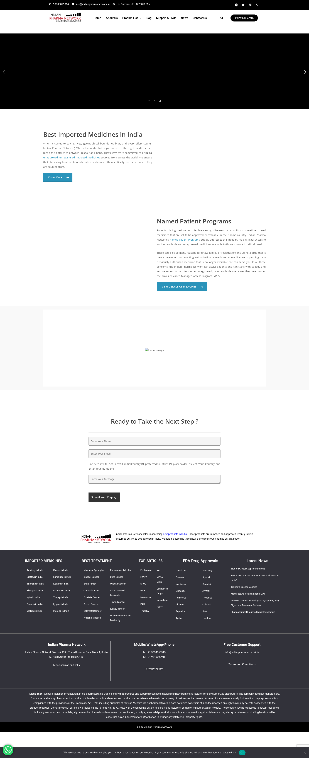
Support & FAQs (166, 18)
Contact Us (200, 18)
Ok (242, 752)
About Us (112, 18)
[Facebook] (236, 5)
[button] (131, 18)
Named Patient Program (184, 239)
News (184, 18)
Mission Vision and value (66, 665)
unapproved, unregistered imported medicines (71, 157)
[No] (304, 752)
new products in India (175, 534)
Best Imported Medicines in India (93, 134)
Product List (130, 18)
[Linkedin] (250, 5)
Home (97, 18)
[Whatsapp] (257, 5)
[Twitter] (243, 5)
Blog (148, 18)
